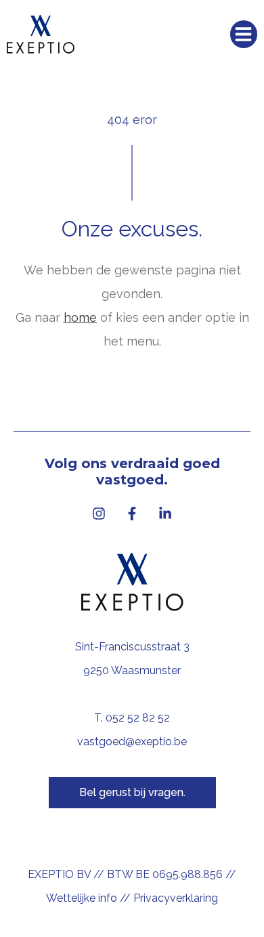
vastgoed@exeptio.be (132, 741)
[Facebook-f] (132, 513)
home (80, 317)
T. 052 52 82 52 (132, 717)
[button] (244, 34)
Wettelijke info (81, 898)
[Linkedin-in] (165, 513)
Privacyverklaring (175, 898)
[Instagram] (99, 513)
